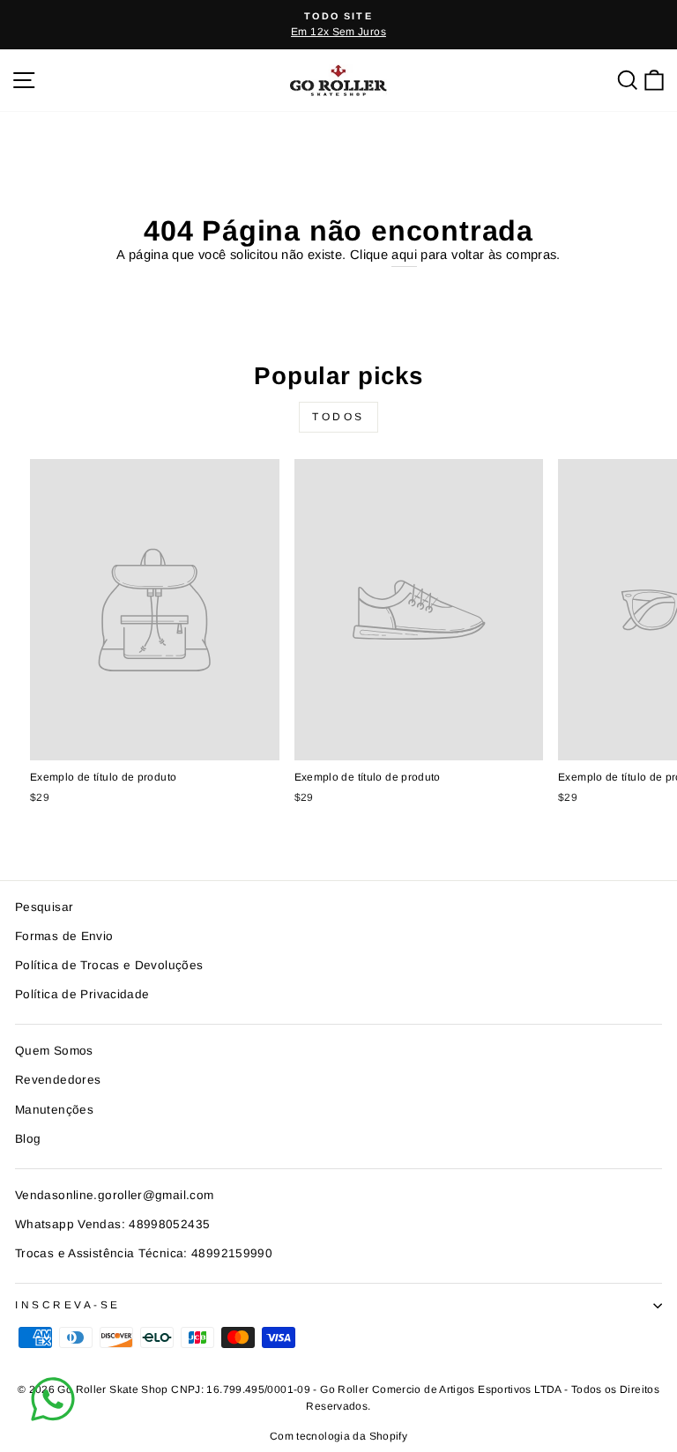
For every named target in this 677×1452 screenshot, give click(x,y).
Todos (338, 417)
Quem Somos (54, 1050)
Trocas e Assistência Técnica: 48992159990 (143, 1253)
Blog (28, 1138)
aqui (403, 255)
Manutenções (54, 1109)
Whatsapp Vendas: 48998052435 (112, 1224)
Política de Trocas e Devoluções (109, 965)
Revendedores (57, 1079)
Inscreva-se (68, 1304)
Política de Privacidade (82, 994)
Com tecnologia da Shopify (338, 1436)
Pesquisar (44, 907)
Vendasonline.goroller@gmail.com (114, 1195)
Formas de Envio (64, 936)
